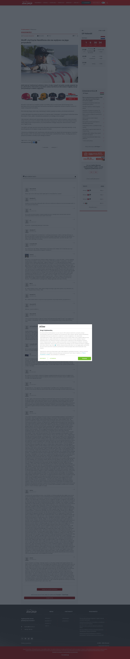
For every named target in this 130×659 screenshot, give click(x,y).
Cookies (48, 354)
